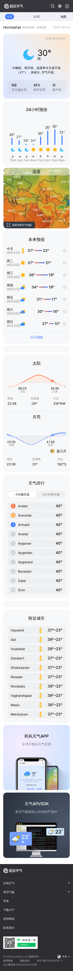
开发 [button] (6, 901)
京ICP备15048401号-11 (49, 960)
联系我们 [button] (9, 927)
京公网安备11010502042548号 (20, 964)
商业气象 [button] (9, 892)
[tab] (36, 883)
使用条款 (8, 960)
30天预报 (36, 337)
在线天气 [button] (9, 883)
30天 (36, 16)
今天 (9, 16)
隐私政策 (25, 960)
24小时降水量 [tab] (51, 494)
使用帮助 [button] (9, 918)
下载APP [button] (8, 910)
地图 (63, 16)
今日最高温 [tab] (22, 494)
